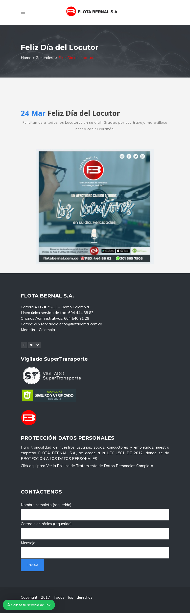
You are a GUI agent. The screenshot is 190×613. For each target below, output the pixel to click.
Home (26, 57)
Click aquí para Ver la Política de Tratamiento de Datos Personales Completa (87, 465)
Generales (44, 57)
